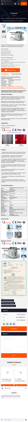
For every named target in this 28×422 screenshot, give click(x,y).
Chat (24, 3)
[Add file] (2, 419)
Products (8, 18)
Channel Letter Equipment (8, 303)
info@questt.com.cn (7, 1)
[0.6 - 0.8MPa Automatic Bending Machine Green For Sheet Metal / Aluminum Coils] (20, 372)
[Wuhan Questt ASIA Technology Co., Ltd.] (7, 3)
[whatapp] (10, 324)
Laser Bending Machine (7, 300)
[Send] (26, 419)
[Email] (14, 324)
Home (2, 18)
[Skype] (7, 324)
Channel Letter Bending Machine (18, 18)
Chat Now (14, 328)
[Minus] (26, 388)
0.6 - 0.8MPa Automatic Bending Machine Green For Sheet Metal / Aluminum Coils (20, 380)
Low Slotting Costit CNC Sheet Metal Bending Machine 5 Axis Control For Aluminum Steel (7, 380)
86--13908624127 (22, 1)
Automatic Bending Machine (8, 305)
